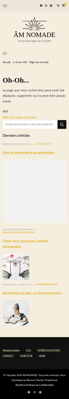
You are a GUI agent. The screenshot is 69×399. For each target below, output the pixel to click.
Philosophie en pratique (19, 233)
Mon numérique (46, 284)
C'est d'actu (44, 144)
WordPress (21, 385)
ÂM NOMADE (34, 34)
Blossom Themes (35, 380)
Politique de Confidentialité (40, 385)
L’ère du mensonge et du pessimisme (28, 152)
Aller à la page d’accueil (19, 117)
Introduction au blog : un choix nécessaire (32, 293)
